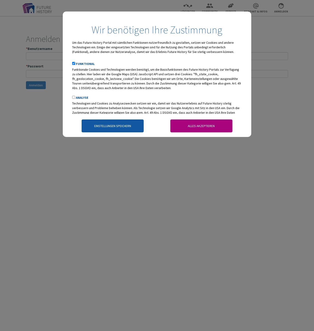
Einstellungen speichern (112, 126)
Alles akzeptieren (201, 126)
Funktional (85, 64)
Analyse (82, 98)
